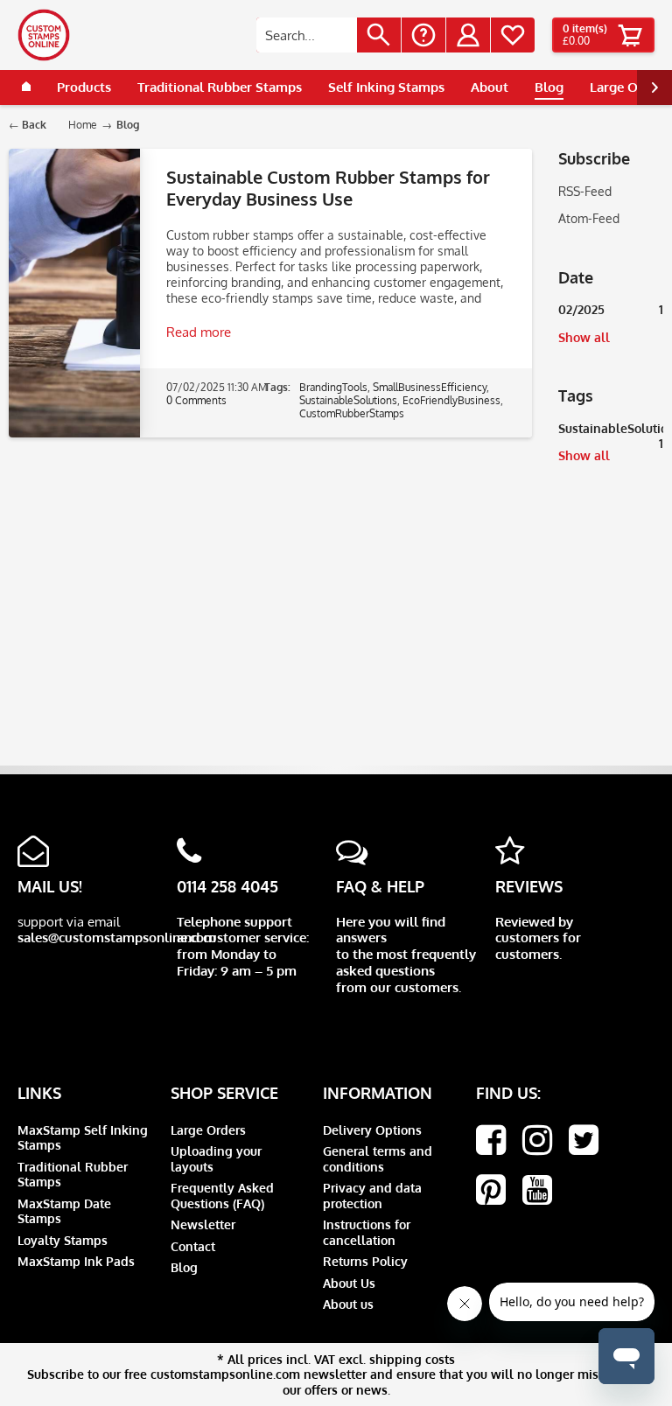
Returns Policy (365, 1261)
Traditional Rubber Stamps (73, 1174)
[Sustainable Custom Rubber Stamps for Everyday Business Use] (74, 293)
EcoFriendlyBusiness (451, 400)
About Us (349, 1283)
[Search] (379, 34)
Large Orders (208, 1130)
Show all (584, 337)
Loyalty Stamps (63, 1240)
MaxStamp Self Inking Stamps (83, 1138)
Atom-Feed (589, 218)
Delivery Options (372, 1130)
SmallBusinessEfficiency (429, 387)
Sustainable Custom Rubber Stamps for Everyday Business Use (328, 187)
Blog (184, 1267)
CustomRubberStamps (351, 413)
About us (348, 1304)
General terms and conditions (377, 1159)
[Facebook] (491, 1140)
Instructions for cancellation (366, 1232)
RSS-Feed (585, 191)
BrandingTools (333, 387)
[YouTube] (537, 1190)
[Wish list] (513, 34)
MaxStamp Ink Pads (76, 1261)
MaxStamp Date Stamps (64, 1211)
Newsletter (203, 1224)
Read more (198, 332)
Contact (193, 1246)
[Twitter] (583, 1140)
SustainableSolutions (610, 432)
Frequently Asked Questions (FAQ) (222, 1195)
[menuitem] (328, 34)
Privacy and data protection (372, 1195)
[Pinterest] (491, 1190)
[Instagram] (537, 1140)
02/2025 (610, 309)
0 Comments (196, 400)
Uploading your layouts (216, 1159)
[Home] (26, 87)
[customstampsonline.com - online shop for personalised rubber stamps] (44, 35)
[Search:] (306, 34)
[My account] (468, 34)
